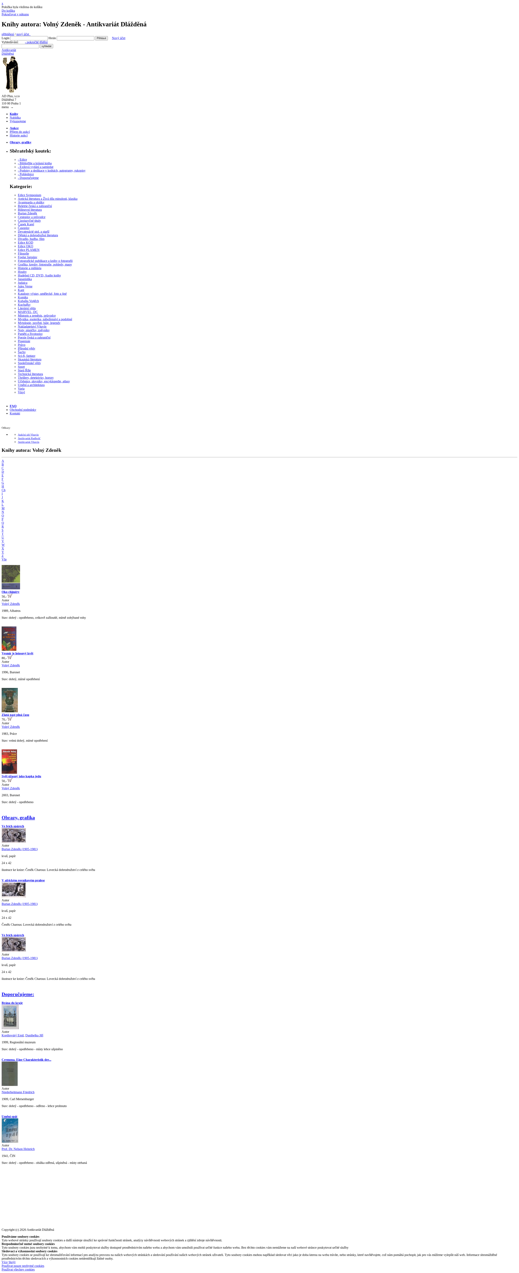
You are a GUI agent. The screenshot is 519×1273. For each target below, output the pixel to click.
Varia (21, 388)
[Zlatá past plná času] (10, 711)
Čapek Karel (26, 224)
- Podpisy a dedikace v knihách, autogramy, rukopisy (52, 170)
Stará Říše (24, 370)
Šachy (22, 352)
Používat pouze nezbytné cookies (23, 1266)
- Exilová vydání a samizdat (35, 167)
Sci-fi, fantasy (26, 355)
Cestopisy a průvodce (31, 217)
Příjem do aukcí (20, 131)
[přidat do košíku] (10, 596)
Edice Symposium (29, 195)
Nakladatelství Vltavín (32, 326)
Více (5, 1262)
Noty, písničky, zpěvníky (34, 330)
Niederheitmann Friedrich (18, 1092)
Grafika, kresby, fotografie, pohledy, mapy (45, 264)
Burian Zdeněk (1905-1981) (20, 849)
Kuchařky (24, 304)
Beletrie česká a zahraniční (35, 206)
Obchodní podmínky (23, 409)
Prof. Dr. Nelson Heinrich (18, 1149)
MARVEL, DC (28, 312)
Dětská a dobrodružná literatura (38, 235)
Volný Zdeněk (11, 604)
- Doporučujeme (28, 178)
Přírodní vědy (26, 348)
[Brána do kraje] (10, 1028)
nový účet (23, 34)
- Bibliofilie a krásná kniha (35, 163)
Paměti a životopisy (30, 334)
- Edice (22, 159)
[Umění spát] (10, 1141)
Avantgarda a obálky (31, 202)
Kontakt (15, 413)
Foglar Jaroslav (27, 257)
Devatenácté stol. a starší (33, 231)
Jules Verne (25, 286)
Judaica (22, 282)
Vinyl (21, 392)
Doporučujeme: (18, 994)
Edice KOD (25, 242)
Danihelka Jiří (34, 1035)
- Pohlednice (26, 174)
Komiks (23, 297)
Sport (21, 366)
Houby (22, 271)
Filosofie (23, 253)
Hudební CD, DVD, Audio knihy (39, 275)
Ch (3, 490)
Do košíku (8, 10)
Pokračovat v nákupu (15, 14)
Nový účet (118, 38)
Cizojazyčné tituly (29, 220)
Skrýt (12, 1262)
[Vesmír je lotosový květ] (9, 649)
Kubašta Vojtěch (28, 301)
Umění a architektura (31, 385)
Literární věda (27, 308)
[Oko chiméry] (11, 588)
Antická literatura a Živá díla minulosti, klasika (47, 198)
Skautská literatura (29, 359)
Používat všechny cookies (18, 1269)
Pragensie (24, 341)
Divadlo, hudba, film (31, 239)
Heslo (52, 38)
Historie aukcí (19, 135)
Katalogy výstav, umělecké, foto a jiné (42, 293)
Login (5, 38)
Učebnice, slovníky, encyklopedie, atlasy (44, 381)
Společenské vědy (29, 363)
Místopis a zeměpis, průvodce (37, 315)
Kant (21, 290)
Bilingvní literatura (30, 209)
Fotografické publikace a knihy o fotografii (45, 261)
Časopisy (24, 228)
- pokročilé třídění (36, 42)
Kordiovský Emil (13, 1035)
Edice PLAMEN (29, 250)
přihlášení (8, 34)
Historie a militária (29, 268)
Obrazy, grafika (18, 817)
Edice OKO (25, 246)
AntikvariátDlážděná (9, 51)
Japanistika (25, 279)
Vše (4, 559)
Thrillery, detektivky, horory (36, 377)
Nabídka (15, 117)
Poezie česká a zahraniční (34, 337)
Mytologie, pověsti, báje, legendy (39, 323)
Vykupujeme (18, 121)
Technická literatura (30, 374)
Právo (21, 344)
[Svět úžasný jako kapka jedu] (9, 772)
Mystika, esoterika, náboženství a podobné (45, 319)
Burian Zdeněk (27, 213)
